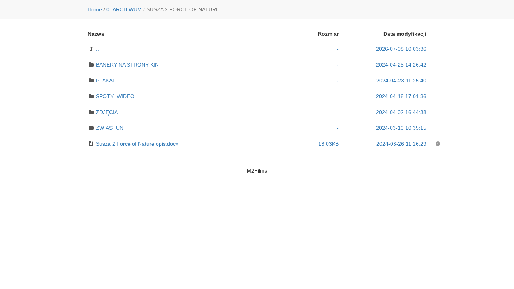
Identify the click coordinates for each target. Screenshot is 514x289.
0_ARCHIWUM (124, 9)
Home (95, 9)
